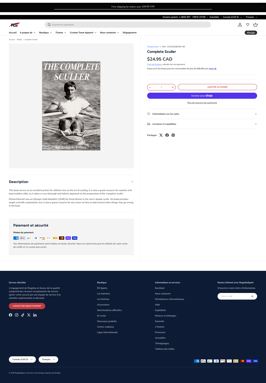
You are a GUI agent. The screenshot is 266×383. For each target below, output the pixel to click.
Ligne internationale (107, 332)
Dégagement (129, 32)
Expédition (160, 310)
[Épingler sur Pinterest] (173, 135)
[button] (255, 25)
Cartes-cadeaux (105, 326)
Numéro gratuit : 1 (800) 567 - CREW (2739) (184, 17)
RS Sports (102, 288)
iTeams (59, 32)
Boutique (44, 32)
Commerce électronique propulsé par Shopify (43, 373)
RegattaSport (153, 46)
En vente (101, 315)
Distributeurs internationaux (169, 299)
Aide (157, 304)
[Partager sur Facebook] (167, 135)
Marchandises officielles (109, 310)
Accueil (12, 32)
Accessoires (103, 304)
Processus (160, 332)
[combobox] (128, 25)
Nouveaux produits (107, 321)
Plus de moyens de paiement (202, 102)
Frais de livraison (154, 64)
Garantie (159, 321)
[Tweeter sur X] (161, 135)
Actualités (214, 17)
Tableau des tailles (165, 348)
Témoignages (162, 343)
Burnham (159, 288)
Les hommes (103, 293)
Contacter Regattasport (27, 306)
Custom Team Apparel (81, 32)
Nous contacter (108, 32)
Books (19, 39)
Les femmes (103, 299)
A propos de (26, 32)
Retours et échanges (165, 315)
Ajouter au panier (217, 87)
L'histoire (159, 326)
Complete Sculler (31, 39)
